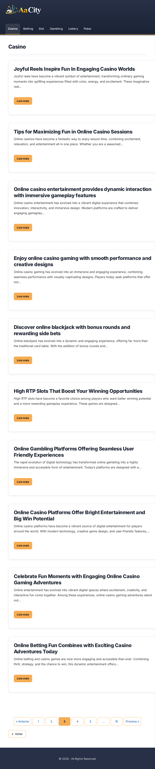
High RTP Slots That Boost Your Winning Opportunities (78, 391)
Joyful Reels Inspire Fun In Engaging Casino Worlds (74, 69)
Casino (13, 28)
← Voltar (17, 734)
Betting (28, 28)
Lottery (73, 28)
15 (116, 721)
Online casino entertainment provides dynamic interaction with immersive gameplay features (82, 192)
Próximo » (132, 721)
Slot (41, 28)
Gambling (56, 28)
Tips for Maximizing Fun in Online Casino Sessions (73, 132)
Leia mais (23, 100)
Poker (88, 28)
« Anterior (22, 721)
